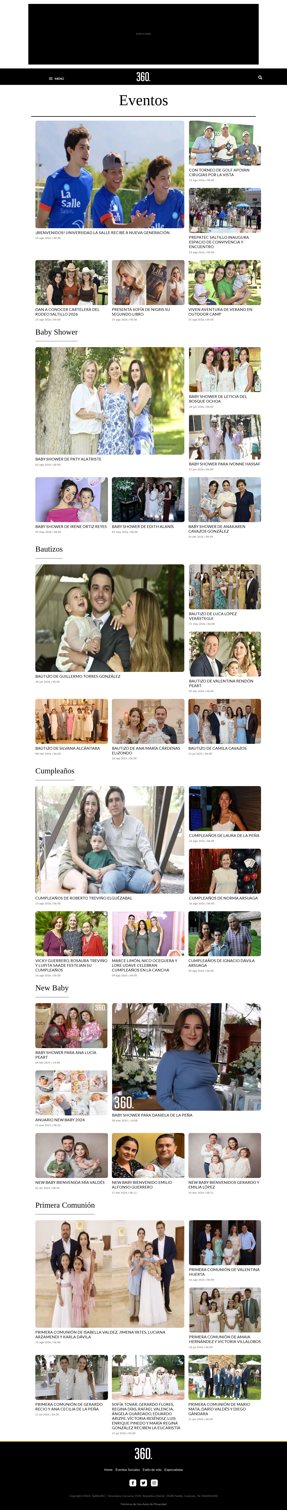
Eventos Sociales (128, 1469)
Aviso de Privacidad (154, 1504)
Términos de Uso (131, 1504)
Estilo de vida (152, 1469)
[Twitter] (143, 1483)
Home (108, 1469)
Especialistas (173, 1469)
